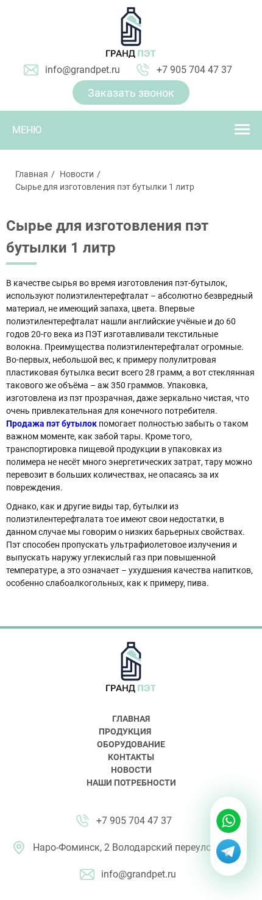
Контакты (131, 757)
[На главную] (131, 33)
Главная (31, 174)
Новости (77, 174)
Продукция (125, 731)
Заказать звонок (131, 92)
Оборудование (131, 744)
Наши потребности (131, 782)
